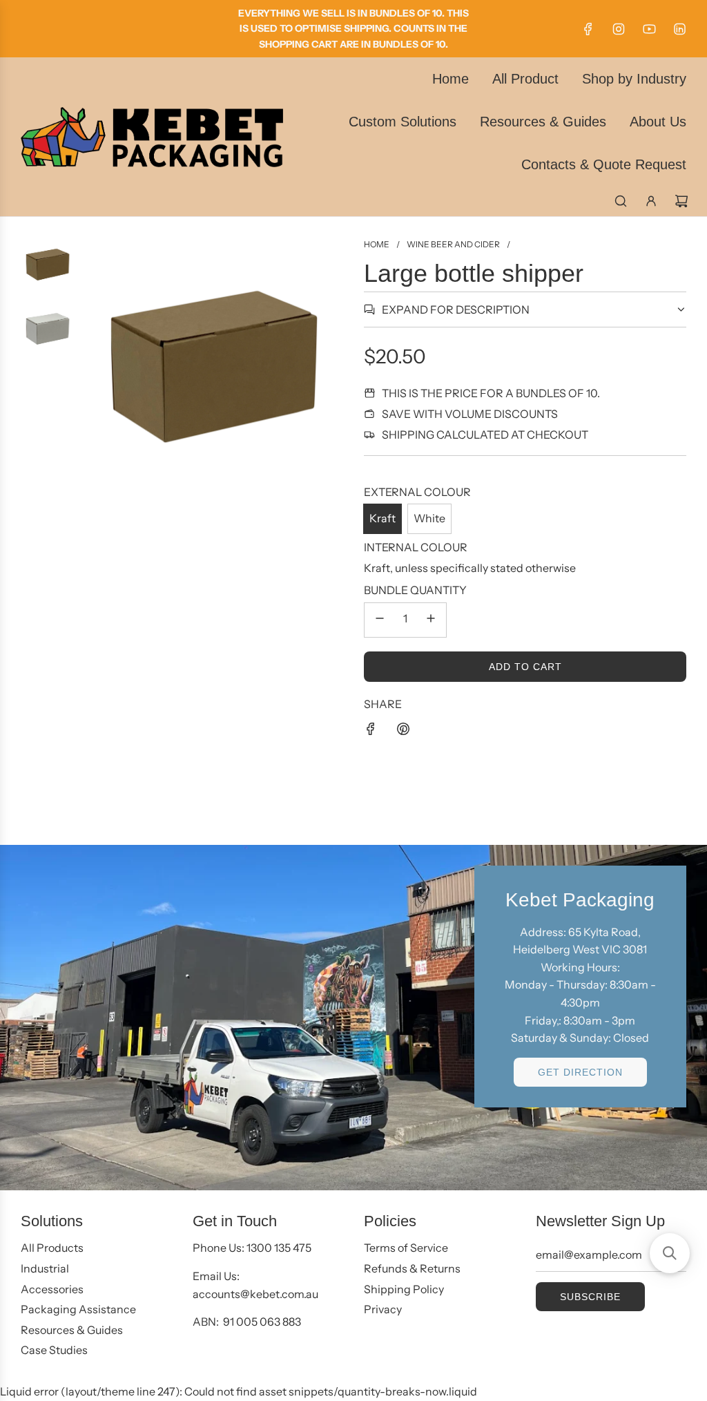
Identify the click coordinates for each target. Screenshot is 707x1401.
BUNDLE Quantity (415, 590)
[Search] (621, 201)
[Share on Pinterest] (403, 732)
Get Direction (580, 1072)
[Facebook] (588, 29)
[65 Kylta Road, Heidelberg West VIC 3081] (353, 1017)
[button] (670, 1253)
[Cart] (681, 201)
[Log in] (651, 201)
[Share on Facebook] (371, 732)
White (429, 518)
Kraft (382, 518)
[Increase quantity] (431, 620)
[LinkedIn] (679, 29)
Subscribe (590, 1296)
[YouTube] (649, 29)
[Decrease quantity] (380, 620)
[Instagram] (618, 29)
